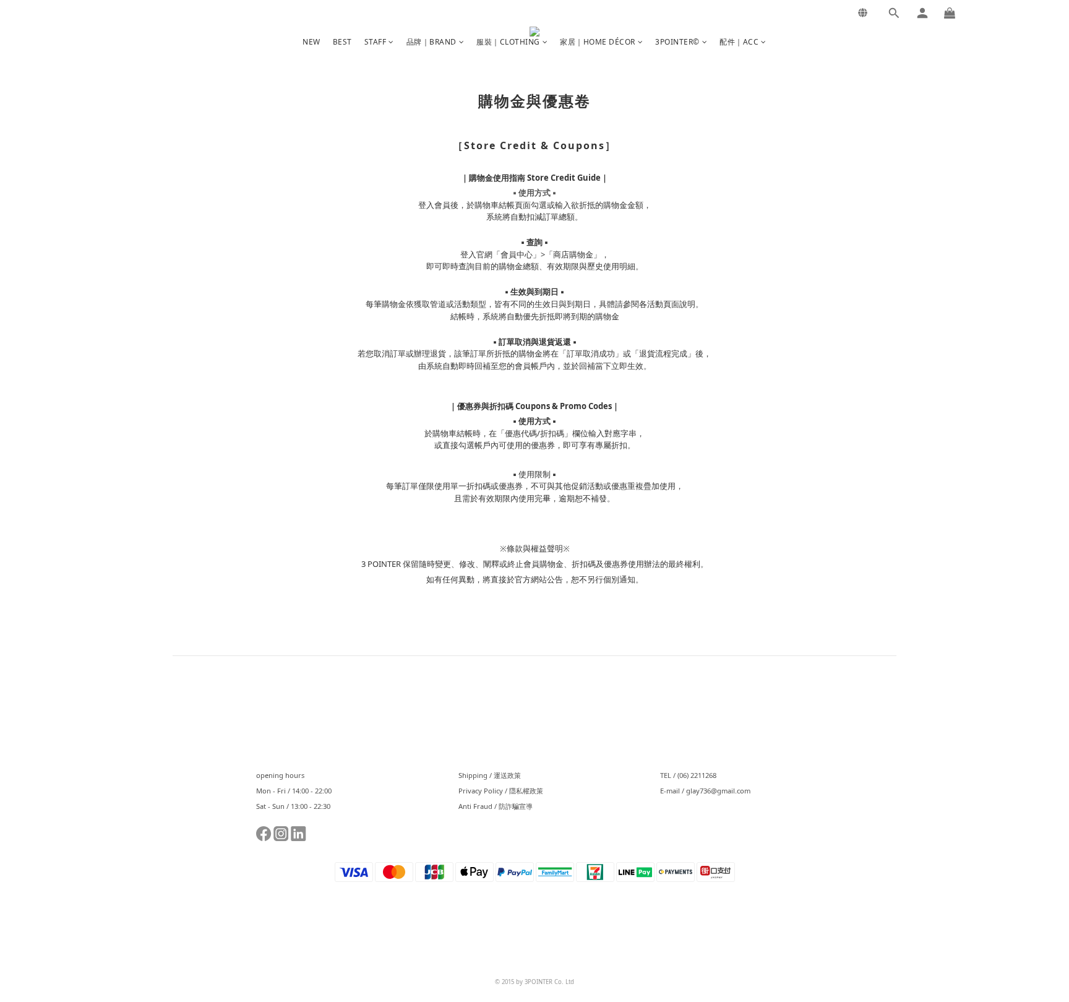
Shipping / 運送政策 (489, 775)
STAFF (375, 42)
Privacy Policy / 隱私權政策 (500, 790)
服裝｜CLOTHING (508, 42)
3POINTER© (677, 42)
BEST (342, 42)
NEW (311, 42)
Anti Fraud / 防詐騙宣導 (495, 806)
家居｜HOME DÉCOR (597, 42)
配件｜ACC (738, 42)
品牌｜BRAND (431, 42)
